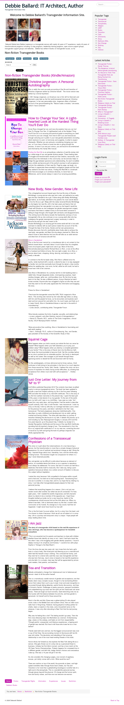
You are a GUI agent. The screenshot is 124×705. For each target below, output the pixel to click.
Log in (98, 173)
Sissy (100, 39)
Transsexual (27, 58)
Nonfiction (72, 681)
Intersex (101, 49)
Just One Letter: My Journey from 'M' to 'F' (52, 381)
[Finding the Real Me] (16, 168)
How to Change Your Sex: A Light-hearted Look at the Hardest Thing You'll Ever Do (53, 121)
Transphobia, (102, 23)
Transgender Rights (28, 681)
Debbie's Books (11, 685)
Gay (99, 47)
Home (8, 681)
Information (42, 681)
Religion (100, 26)
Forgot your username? (103, 179)
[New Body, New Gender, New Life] (16, 212)
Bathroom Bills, (103, 41)
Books (19, 58)
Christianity (102, 36)
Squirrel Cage (37, 339)
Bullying (100, 45)
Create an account (101, 177)
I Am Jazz (34, 523)
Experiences (53, 681)
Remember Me (102, 170)
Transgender (10, 58)
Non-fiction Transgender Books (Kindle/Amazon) (39, 75)
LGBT (35, 58)
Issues (63, 681)
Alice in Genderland (35, 240)
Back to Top (115, 700)
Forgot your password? (103, 182)
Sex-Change (44, 58)
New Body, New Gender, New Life (53, 189)
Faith (99, 34)
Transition (101, 32)
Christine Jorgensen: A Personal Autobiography (51, 83)
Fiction (16, 681)
